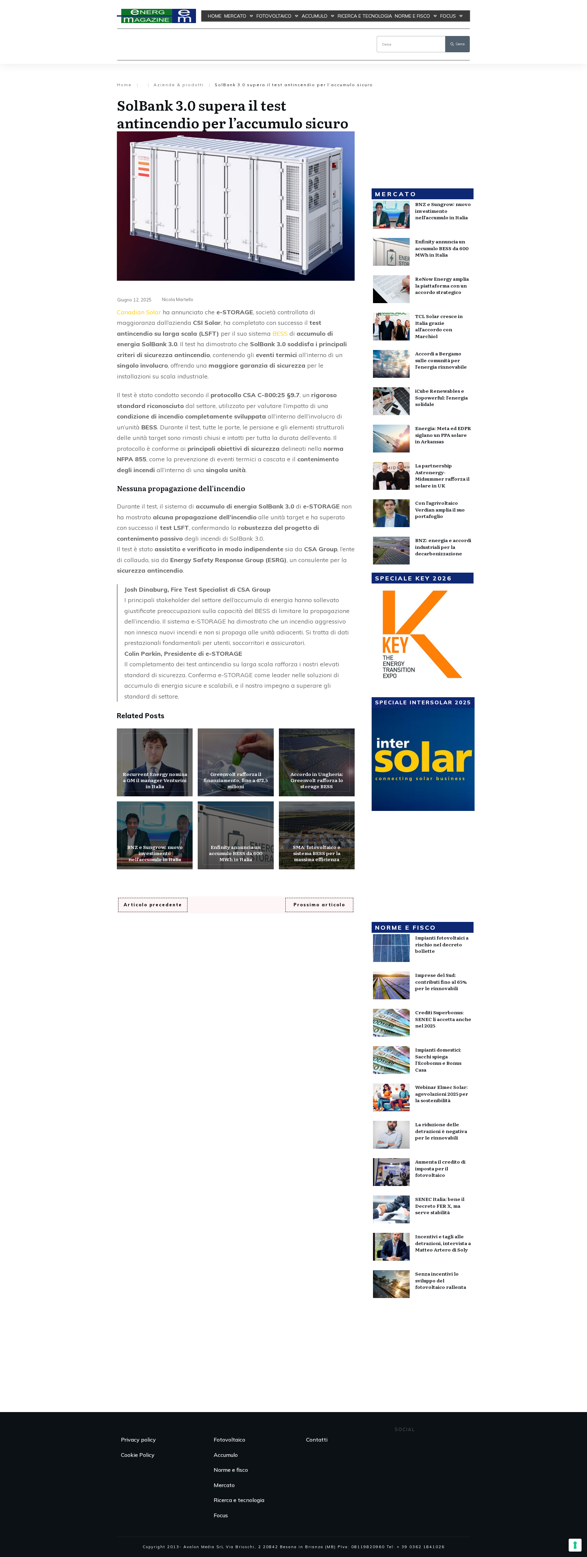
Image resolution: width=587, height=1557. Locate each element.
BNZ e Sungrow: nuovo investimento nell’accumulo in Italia (155, 835)
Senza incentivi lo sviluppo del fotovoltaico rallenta (440, 1280)
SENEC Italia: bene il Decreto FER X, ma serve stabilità (439, 1205)
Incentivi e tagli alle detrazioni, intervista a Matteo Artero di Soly (443, 1243)
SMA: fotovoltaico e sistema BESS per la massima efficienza (317, 835)
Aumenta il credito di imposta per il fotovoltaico (440, 1168)
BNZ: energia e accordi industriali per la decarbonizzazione (443, 547)
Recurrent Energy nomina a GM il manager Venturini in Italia (155, 762)
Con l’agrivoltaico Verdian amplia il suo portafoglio (440, 509)
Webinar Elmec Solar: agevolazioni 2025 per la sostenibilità (441, 1093)
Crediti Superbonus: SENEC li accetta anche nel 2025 (443, 1019)
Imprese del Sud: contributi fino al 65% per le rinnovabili (441, 981)
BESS (280, 333)
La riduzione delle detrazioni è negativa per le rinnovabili (441, 1131)
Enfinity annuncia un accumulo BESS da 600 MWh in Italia (235, 835)
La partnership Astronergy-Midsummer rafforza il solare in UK (442, 475)
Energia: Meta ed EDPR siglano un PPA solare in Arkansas (443, 435)
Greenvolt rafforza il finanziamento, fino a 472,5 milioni (235, 762)
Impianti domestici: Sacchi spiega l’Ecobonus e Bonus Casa (438, 1059)
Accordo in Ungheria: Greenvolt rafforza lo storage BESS (317, 762)
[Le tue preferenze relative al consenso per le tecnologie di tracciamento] (575, 1545)
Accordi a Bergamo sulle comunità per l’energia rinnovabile (441, 360)
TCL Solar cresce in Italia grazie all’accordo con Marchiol (439, 326)
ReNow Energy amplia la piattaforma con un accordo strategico (442, 285)
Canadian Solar (139, 312)
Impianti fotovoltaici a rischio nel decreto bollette (441, 944)
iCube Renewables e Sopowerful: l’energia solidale (441, 397)
